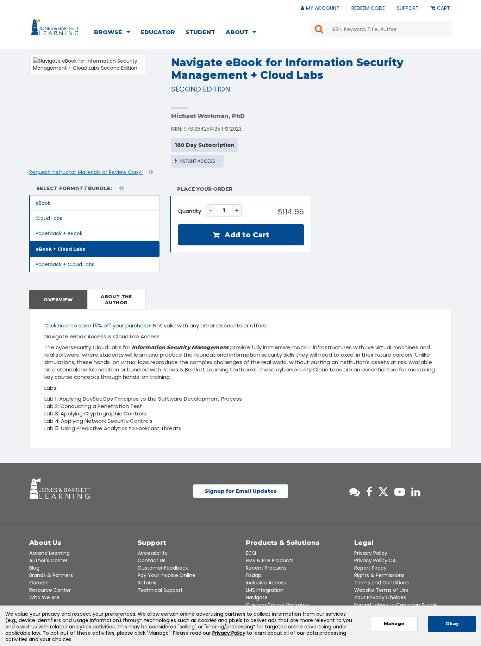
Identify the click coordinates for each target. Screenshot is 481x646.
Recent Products (266, 567)
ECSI (251, 553)
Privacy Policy (370, 553)
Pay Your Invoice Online (166, 575)
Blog (34, 567)
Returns (147, 582)
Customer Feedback (163, 567)
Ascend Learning (49, 553)
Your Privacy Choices (380, 597)
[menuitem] (114, 33)
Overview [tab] (58, 299)
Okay (452, 623)
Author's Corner (48, 560)
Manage (394, 623)
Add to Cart (246, 235)
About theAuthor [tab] (116, 299)
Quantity (189, 211)
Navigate (257, 597)
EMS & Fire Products (270, 560)
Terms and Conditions (381, 582)
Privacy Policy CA (375, 560)
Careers (39, 582)
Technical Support (160, 590)
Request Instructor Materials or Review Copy (86, 172)
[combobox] (381, 29)
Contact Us (151, 560)
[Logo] (56, 28)
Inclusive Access (266, 582)
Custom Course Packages (278, 604)
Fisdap (253, 575)
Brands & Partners (51, 575)
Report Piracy (370, 567)
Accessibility (153, 553)
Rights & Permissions (379, 575)
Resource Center (50, 590)
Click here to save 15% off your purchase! (97, 325)
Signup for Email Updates (241, 491)
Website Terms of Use (381, 590)
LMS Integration (264, 590)
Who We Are (44, 597)
